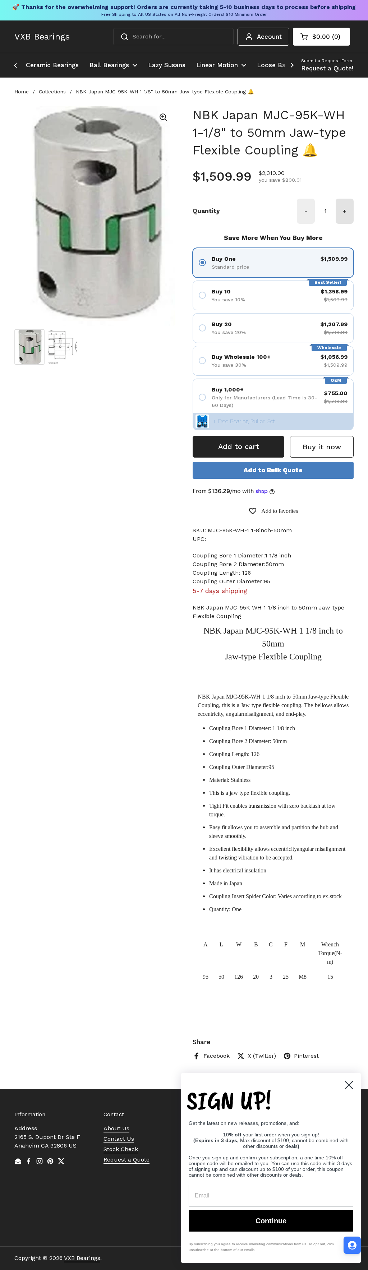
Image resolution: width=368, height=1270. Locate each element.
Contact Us (119, 1138)
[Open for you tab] (352, 1245)
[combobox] (173, 36)
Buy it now (322, 446)
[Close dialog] (349, 1085)
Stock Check (121, 1149)
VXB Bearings (42, 36)
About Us (116, 1128)
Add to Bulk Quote (273, 470)
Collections (52, 91)
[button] (321, 37)
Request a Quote (127, 1159)
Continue (271, 1221)
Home (21, 91)
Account (269, 36)
